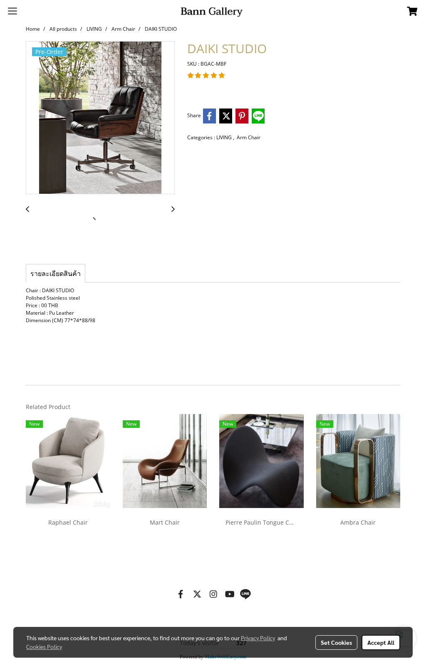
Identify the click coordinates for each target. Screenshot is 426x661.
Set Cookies (336, 642)
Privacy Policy (258, 637)
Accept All (380, 642)
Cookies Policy (44, 646)
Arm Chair (248, 137)
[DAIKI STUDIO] (100, 118)
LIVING (224, 137)
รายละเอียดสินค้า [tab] (55, 273)
